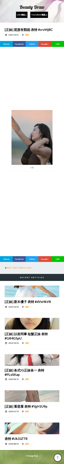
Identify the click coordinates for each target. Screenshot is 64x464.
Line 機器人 (22, 15)
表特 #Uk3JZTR (16, 438)
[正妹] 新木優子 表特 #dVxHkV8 (28, 302)
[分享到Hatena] (6, 44)
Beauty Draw (32, 7)
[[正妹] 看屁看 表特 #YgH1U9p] (32, 396)
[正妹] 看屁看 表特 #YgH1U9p (26, 406)
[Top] (58, 458)
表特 (27, 35)
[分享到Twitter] (32, 44)
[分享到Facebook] (19, 44)
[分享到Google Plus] (44, 44)
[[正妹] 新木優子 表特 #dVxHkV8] (32, 291)
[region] (32, 227)
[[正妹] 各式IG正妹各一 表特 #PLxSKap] (32, 360)
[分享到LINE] (57, 44)
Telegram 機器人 (39, 15)
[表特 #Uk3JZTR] (32, 428)
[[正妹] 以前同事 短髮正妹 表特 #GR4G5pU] (32, 324)
